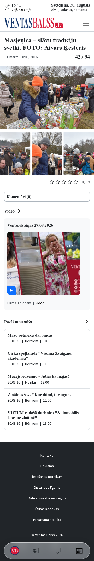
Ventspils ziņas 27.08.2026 (30, 225)
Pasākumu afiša (18, 322)
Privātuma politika (47, 520)
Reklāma (47, 466)
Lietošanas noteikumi (47, 477)
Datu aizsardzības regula (47, 498)
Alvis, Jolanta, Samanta (69, 10)
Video (9, 211)
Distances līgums (47, 487)
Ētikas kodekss (47, 509)
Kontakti (47, 455)
